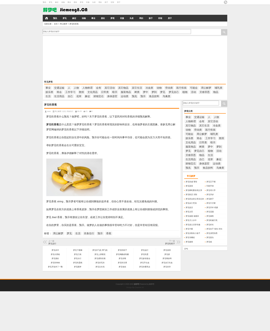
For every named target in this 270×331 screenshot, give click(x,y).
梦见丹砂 (210, 194)
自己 (70, 96)
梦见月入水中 (191, 220)
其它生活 (137, 87)
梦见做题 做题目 (192, 216)
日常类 (105, 92)
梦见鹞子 (210, 199)
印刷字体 (210, 186)
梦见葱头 (210, 237)
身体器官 (112, 96)
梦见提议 (189, 207)
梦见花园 (210, 212)
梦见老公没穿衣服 (193, 225)
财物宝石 (99, 96)
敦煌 (81, 92)
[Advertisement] (128, 58)
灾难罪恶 (205, 92)
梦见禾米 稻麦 (212, 207)
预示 (143, 96)
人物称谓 (87, 87)
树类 (137, 92)
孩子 (106, 2)
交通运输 (59, 87)
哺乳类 (218, 87)
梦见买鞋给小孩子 (193, 233)
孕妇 (100, 2)
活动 (193, 92)
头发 (94, 2)
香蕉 (108, 233)
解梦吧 (151, 284)
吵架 (112, 2)
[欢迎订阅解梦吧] (225, 2)
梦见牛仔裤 (211, 203)
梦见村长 (210, 225)
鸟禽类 (166, 96)
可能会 (194, 87)
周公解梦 (63, 24)
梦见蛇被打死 (211, 220)
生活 (48, 96)
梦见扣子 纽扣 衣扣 (214, 229)
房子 (118, 2)
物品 (215, 92)
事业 (69, 2)
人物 (76, 87)
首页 (46, 18)
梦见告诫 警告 (191, 182)
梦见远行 (52, 243)
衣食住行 (70, 111)
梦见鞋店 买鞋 (191, 194)
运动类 (124, 96)
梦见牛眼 (189, 229)
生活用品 (59, 96)
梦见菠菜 (189, 186)
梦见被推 (189, 242)
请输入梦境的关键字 (51, 30)
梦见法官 (189, 212)
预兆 (44, 2)
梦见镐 (209, 242)
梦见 (50, 2)
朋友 (75, 2)
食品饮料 (154, 96)
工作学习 (70, 92)
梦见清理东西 (211, 233)
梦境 (81, 2)
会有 (98, 87)
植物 (184, 92)
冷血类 (149, 87)
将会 (59, 92)
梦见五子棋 (211, 182)
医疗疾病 (181, 87)
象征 (56, 2)
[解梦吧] (71, 9)
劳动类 (169, 87)
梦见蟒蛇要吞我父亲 (194, 190)
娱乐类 (49, 92)
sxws (49, 111)
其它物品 (123, 87)
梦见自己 (174, 92)
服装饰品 (126, 92)
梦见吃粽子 (170, 243)
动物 (63, 2)
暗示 (114, 92)
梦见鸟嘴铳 (190, 237)
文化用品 (92, 92)
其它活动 (110, 87)
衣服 (87, 2)
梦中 (145, 92)
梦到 (154, 92)
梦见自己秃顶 (191, 203)
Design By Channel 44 (135, 287)
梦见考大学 (211, 190)
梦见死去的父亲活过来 (195, 199)
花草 (78, 96)
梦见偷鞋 (210, 216)
